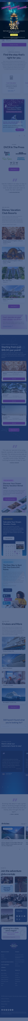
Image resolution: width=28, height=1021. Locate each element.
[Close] (27, 1)
